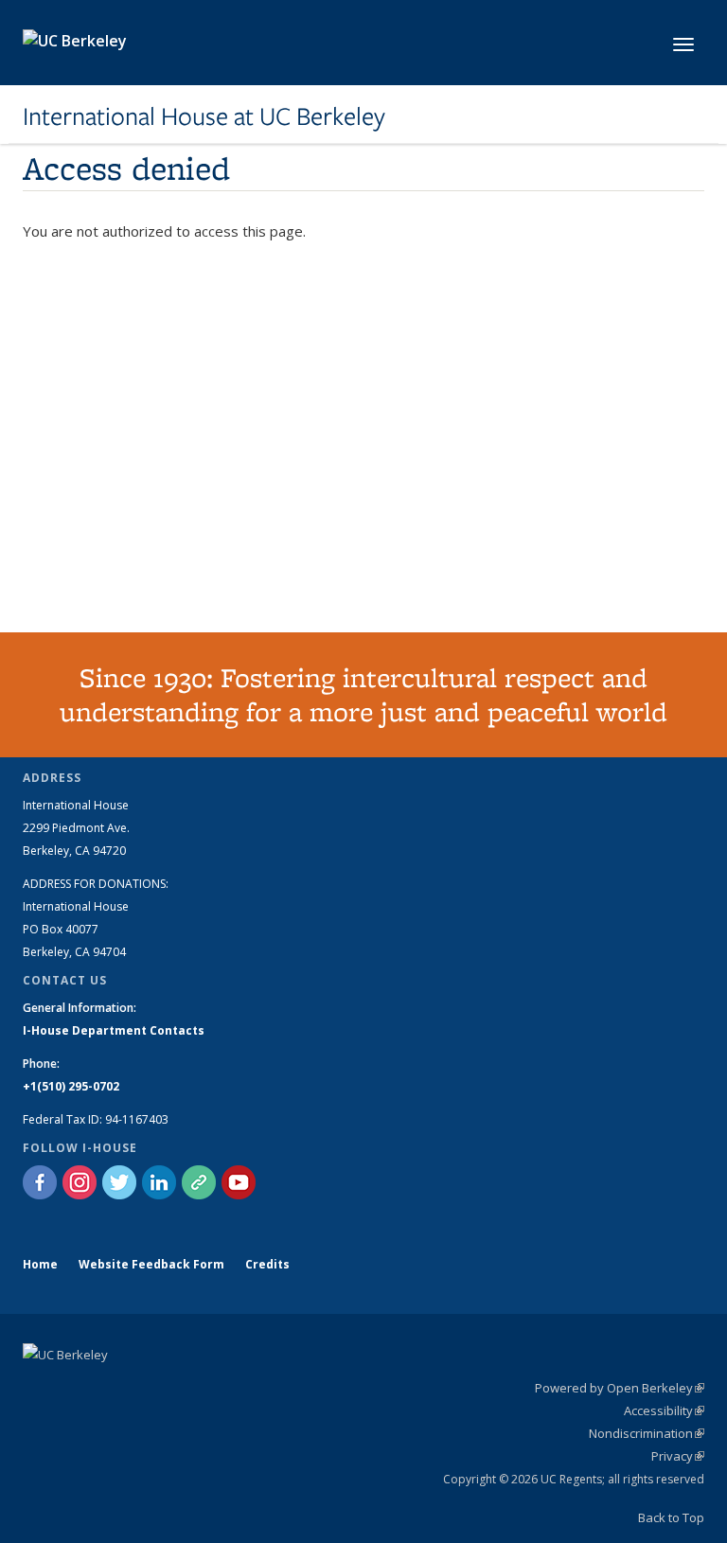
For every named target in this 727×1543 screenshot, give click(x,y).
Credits (267, 1264)
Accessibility (664, 1410)
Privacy (677, 1455)
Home (40, 1264)
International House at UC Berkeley (204, 116)
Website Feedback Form (151, 1264)
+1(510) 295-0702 (71, 1086)
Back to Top (671, 1517)
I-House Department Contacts (113, 1030)
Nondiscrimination (646, 1433)
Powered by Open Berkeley (619, 1387)
